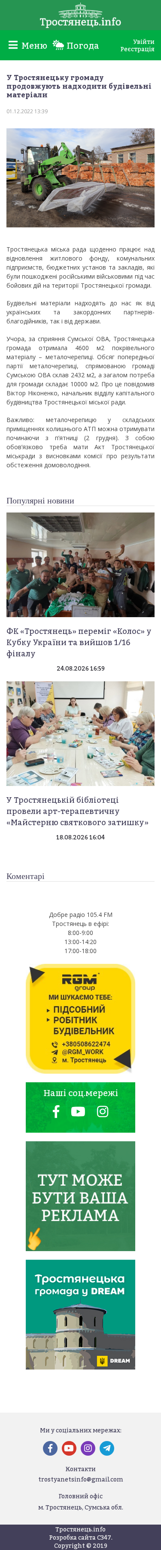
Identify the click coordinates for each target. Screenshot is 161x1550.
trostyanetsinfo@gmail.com (80, 1479)
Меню (33, 45)
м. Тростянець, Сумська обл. (80, 1507)
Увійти (144, 41)
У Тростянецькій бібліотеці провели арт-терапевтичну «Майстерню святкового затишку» (77, 811)
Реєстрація (137, 49)
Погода (81, 45)
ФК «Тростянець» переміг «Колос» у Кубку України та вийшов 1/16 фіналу (79, 642)
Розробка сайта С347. (80, 1537)
